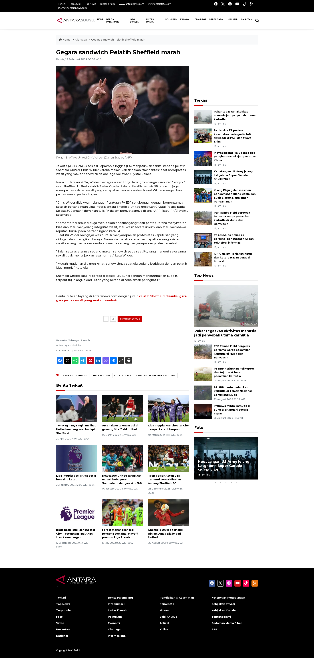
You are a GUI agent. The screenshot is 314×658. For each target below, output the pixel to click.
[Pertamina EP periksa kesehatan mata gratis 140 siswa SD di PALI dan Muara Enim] (203, 135)
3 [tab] (226, 482)
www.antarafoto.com (159, 4)
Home (66, 39)
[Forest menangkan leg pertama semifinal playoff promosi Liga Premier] (122, 512)
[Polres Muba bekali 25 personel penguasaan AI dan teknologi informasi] (203, 240)
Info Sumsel (134, 20)
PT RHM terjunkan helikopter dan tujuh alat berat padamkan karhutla (234, 372)
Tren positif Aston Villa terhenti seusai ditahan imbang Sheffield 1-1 (164, 479)
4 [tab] (231, 482)
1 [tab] (215, 482)
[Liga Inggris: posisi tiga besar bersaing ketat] (76, 458)
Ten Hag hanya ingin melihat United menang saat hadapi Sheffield (76, 429)
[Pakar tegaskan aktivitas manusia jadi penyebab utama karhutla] (203, 117)
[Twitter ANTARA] (223, 4)
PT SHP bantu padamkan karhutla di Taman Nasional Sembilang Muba (233, 391)
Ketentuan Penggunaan (228, 597)
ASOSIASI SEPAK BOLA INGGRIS (156, 375)
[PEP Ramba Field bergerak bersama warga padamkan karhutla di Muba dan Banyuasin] (203, 218)
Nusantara (63, 629)
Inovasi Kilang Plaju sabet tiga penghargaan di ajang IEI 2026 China (235, 156)
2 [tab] (220, 482)
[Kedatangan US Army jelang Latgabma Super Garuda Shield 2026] (203, 176)
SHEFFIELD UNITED (75, 375)
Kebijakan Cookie (224, 610)
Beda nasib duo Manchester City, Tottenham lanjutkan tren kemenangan (75, 533)
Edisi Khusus (168, 616)
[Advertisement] (226, 71)
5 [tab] (237, 482)
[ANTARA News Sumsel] (76, 20)
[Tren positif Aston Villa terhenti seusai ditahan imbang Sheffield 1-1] (168, 458)
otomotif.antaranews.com (72, 8)
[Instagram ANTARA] (230, 4)
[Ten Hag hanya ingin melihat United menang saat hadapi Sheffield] (76, 408)
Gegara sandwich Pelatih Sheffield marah (118, 39)
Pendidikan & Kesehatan (177, 597)
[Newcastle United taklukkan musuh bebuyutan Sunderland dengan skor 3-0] (122, 458)
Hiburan (232, 19)
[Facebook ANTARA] (216, 4)
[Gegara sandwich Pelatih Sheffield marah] (226, 306)
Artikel (164, 623)
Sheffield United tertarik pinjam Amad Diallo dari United (165, 533)
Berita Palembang (112, 20)
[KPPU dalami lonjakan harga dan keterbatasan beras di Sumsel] (203, 259)
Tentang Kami (107, 4)
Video (60, 623)
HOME (100, 19)
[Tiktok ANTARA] (244, 4)
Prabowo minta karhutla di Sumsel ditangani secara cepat (232, 409)
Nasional (62, 635)
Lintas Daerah (150, 20)
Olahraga (200, 19)
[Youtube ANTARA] (237, 4)
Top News (90, 4)
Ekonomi (185, 19)
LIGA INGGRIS (122, 375)
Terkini (62, 4)
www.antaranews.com (131, 4)
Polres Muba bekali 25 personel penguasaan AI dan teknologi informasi (234, 238)
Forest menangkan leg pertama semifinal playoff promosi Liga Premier (120, 533)
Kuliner (165, 629)
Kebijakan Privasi (223, 604)
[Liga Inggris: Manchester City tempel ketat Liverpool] (168, 408)
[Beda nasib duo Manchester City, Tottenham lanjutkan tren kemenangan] (76, 512)
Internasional (117, 635)
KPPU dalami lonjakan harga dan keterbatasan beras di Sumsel (233, 257)
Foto (198, 427)
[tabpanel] (226, 458)
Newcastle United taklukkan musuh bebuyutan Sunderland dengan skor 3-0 (122, 479)
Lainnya (245, 19)
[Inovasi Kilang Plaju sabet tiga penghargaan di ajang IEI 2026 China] (203, 158)
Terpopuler (75, 4)
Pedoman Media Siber (227, 623)
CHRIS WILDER (101, 375)
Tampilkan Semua (130, 318)
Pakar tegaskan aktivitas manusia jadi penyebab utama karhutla (234, 115)
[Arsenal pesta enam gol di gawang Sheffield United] (122, 408)
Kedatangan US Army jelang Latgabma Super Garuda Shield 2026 (233, 175)
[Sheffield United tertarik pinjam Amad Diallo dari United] (168, 512)
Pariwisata (216, 19)
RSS (214, 629)
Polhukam (171, 19)
